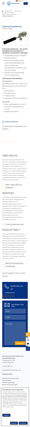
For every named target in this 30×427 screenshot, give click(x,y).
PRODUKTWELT (9, 11)
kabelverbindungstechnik (10, 378)
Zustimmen (23, 423)
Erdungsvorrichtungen (8, 12)
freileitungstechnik (8, 382)
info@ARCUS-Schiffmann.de (11, 370)
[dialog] (15, 407)
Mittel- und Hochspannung (9, 14)
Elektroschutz (18, 11)
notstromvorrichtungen (10, 384)
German (20, 1)
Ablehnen (14, 423)
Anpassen (6, 415)
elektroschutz (6, 380)
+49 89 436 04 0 (9, 293)
